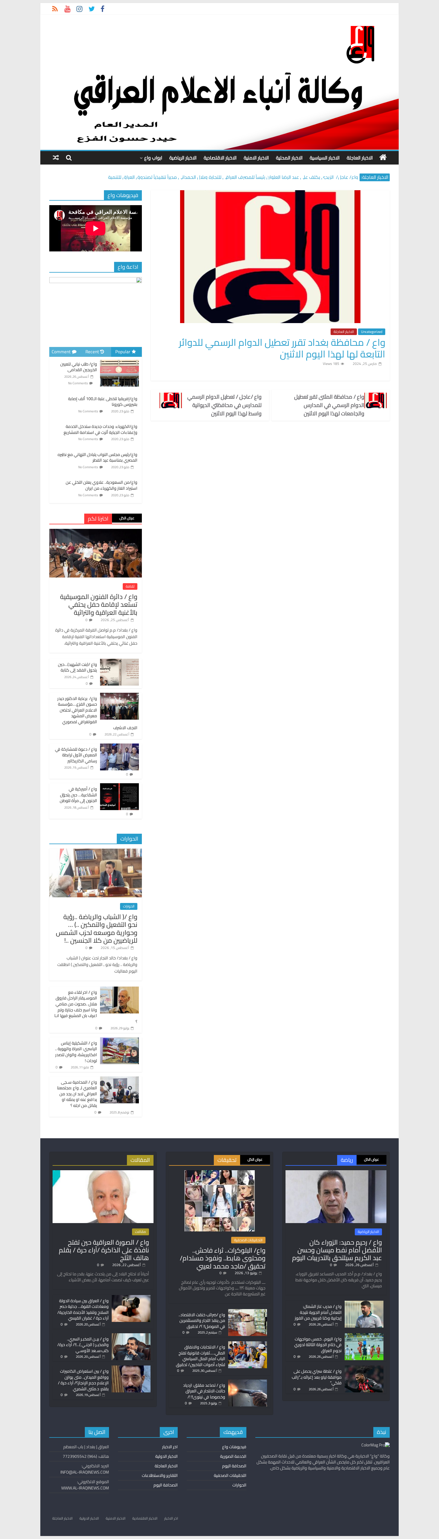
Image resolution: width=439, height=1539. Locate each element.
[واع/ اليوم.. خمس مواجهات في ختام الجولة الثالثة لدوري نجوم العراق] (364, 1336)
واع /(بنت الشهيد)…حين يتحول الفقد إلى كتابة (77, 667)
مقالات (140, 1231)
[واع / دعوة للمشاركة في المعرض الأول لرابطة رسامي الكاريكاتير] (119, 747)
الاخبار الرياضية (183, 157)
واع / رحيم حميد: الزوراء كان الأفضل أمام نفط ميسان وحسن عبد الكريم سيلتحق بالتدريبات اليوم (337, 1250)
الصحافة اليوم (234, 1466)
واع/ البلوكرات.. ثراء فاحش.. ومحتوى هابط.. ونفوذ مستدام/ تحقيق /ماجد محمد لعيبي (222, 1258)
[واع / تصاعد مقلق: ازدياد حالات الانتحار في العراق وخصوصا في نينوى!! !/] (247, 1382)
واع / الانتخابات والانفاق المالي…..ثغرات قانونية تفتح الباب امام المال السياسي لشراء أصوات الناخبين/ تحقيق (200, 1355)
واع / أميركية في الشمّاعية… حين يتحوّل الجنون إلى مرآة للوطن (78, 794)
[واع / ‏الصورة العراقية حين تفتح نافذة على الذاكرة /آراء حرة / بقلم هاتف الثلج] (103, 1173)
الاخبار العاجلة (360, 157)
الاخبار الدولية (166, 1456)
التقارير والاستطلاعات (160, 1475)
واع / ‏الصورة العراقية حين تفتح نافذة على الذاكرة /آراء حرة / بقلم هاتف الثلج (104, 1250)
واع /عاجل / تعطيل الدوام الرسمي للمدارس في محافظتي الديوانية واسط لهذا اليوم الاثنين (224, 405)
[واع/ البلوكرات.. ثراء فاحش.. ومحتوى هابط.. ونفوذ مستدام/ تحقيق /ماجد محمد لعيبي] (220, 1173)
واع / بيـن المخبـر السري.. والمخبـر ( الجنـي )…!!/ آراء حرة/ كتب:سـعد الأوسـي (83, 1344)
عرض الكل (126, 517)
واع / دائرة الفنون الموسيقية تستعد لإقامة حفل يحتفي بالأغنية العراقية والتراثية (98, 604)
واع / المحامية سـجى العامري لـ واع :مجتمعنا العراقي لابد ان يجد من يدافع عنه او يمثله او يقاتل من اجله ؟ (77, 1093)
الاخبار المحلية (289, 157)
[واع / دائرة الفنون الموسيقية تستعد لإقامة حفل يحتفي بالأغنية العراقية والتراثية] (95, 532)
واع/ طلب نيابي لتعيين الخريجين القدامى (78, 367)
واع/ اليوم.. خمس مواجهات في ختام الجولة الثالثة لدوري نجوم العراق (318, 1344)
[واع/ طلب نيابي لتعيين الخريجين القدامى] (119, 360)
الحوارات (128, 906)
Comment (61, 351)
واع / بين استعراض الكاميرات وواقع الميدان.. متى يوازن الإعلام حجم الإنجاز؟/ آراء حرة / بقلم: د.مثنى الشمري (83, 1380)
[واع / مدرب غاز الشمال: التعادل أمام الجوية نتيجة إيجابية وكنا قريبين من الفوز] (364, 1303)
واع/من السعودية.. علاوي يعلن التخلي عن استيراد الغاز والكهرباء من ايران (101, 485)
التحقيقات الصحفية (248, 1240)
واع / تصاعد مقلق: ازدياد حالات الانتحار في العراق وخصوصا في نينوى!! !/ (204, 1391)
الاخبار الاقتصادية (220, 157)
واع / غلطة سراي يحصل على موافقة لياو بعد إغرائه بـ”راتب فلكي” (317, 1377)
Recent (92, 351)
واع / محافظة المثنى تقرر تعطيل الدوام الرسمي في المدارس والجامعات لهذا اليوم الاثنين (329, 405)
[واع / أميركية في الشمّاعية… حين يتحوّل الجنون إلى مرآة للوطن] (119, 786)
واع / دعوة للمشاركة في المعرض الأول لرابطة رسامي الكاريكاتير (76, 755)
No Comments (78, 383)
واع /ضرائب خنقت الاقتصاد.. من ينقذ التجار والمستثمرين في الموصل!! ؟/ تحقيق (202, 1320)
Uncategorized (371, 331)
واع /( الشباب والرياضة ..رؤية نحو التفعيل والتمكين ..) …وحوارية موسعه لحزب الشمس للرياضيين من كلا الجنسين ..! (96, 928)
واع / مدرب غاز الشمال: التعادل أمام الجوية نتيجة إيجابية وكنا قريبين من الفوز (318, 1312)
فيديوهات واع (234, 1447)
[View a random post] (55, 157)
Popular (122, 351)
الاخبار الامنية (256, 157)
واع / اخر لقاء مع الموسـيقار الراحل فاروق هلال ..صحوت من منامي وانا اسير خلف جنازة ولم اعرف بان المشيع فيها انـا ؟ (95, 1006)
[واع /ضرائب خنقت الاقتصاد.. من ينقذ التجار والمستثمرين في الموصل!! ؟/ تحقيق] (247, 1312)
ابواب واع (153, 157)
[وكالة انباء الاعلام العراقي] (383, 157)
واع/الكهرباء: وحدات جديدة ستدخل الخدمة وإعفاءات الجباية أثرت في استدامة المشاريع (100, 429)
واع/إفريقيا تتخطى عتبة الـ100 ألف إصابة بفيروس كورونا (102, 401)
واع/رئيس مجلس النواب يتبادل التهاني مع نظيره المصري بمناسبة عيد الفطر (97, 457)
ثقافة (130, 586)
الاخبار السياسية (325, 157)
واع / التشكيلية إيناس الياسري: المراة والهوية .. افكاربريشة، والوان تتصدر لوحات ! (76, 1052)
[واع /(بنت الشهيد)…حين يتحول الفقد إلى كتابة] (119, 662)
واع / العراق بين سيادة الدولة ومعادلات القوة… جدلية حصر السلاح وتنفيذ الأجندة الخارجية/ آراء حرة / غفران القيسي (83, 1309)
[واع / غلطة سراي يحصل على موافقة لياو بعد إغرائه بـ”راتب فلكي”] (364, 1368)
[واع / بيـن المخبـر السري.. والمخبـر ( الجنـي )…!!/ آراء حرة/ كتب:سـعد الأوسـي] (131, 1336)
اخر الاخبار (170, 1447)
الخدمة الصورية (233, 1456)
